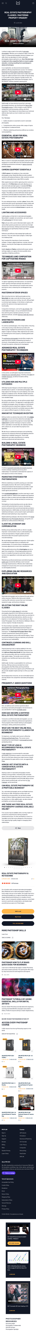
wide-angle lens (7, 753)
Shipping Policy (6, 1197)
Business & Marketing (26, 1139)
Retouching (23, 1150)
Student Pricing (6, 1150)
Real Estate (23, 1153)
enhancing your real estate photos (11, 374)
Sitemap (4, 1206)
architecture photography (11, 338)
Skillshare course (6, 79)
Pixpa (3, 761)
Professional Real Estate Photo (10, 738)
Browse (4, 1141)
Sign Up (4, 1136)
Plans (3, 1147)
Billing (3, 1144)
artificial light (8, 220)
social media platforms (11, 493)
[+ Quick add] (15, 1051)
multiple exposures (7, 376)
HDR (31, 374)
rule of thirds (25, 309)
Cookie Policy (5, 1185)
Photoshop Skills (10, 1323)
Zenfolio (20, 801)
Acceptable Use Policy (8, 1182)
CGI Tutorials (23, 1141)
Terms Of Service (6, 1203)
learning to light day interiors (26, 314)
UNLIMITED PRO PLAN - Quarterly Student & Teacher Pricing (26, 1114)
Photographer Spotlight (12, 1329)
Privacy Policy (5, 1209)
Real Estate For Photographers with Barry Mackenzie (16, 71)
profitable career (21, 709)
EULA (3, 1191)
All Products (23, 1133)
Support (4, 1139)
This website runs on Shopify (16, 1214)
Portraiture (23, 1136)
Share (19, 828)
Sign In (4, 1133)
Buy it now (18, 916)
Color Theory (23, 1144)
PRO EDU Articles (10, 1327)
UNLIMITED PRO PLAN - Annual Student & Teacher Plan (25, 1084)
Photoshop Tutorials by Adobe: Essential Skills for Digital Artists (17, 1001)
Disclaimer (5, 1188)
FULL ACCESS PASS (18, 923)
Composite (23, 1147)
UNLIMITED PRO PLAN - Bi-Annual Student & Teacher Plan (9, 1114)
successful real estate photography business (20, 468)
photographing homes (26, 740)
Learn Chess (5, 1153)
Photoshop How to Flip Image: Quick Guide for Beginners (16, 963)
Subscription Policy (7, 1200)
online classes (16, 611)
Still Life (22, 1156)
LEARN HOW (12, 1274)
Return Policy (5, 1194)
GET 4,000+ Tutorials (14, 1243)
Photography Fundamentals (13, 1325)
